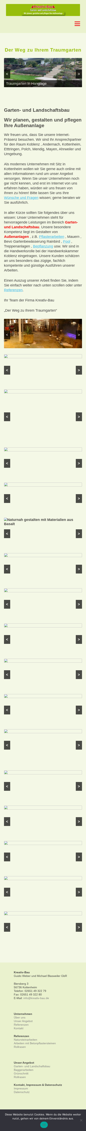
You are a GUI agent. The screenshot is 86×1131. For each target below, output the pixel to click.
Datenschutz (22, 1092)
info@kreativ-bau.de (36, 998)
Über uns (19, 1017)
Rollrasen (20, 1046)
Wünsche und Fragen (21, 198)
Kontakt (18, 1028)
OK (44, 1124)
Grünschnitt (21, 1073)
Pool (66, 241)
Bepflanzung (43, 246)
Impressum (21, 1088)
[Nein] (81, 1120)
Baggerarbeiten (23, 1069)
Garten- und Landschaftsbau (32, 1066)
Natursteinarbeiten (25, 1039)
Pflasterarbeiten (51, 237)
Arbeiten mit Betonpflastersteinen (35, 1043)
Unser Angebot (23, 1021)
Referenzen (13, 290)
